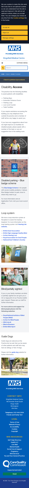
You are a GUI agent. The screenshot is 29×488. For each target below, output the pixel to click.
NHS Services (14, 453)
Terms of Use (14, 422)
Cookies (14, 429)
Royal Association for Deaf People (15, 237)
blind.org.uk (7, 322)
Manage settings (8, 38)
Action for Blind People (11, 320)
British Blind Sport (9, 327)
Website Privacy (14, 424)
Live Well (15, 444)
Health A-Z (14, 442)
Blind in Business (9, 324)
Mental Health (14, 447)
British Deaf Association (11, 231)
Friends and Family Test (14, 415)
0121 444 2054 (18, 412)
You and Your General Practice (14, 456)
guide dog (15, 352)
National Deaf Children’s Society (14, 240)
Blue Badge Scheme (11, 188)
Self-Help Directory (14, 440)
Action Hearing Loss (10, 235)
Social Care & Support (14, 449)
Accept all (6, 27)
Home (2, 74)
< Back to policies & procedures (14, 80)
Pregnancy (14, 451)
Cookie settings (18, 18)
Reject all (6, 32)
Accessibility (14, 427)
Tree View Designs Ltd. (14, 480)
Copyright (14, 431)
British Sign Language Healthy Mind (15, 233)
